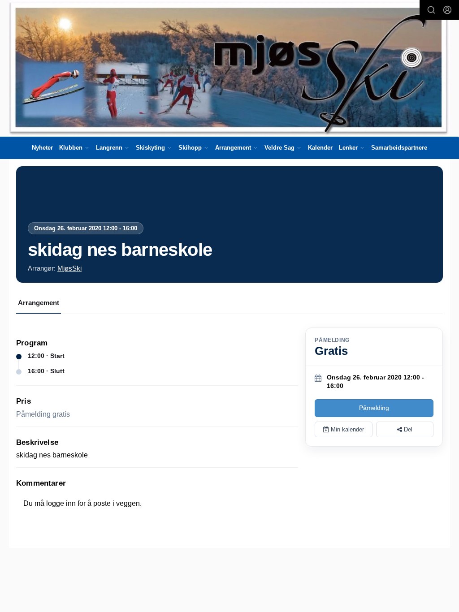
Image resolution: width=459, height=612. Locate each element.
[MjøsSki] (229, 68)
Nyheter (42, 147)
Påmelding (374, 407)
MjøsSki (69, 268)
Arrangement (38, 302)
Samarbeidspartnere (399, 147)
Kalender (320, 147)
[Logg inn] (447, 10)
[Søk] (431, 10)
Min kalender (346, 429)
